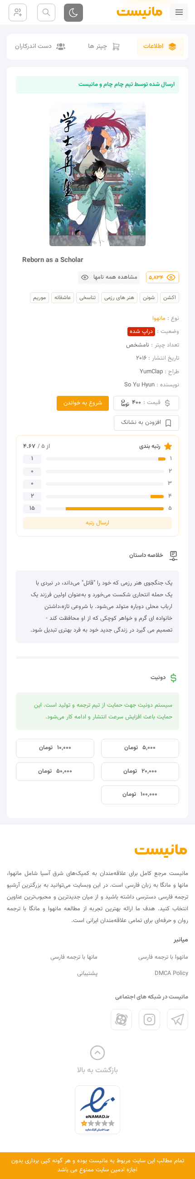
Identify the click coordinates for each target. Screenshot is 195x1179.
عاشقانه (62, 298)
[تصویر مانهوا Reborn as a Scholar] (97, 174)
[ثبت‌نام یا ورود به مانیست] (18, 12)
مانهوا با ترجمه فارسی (163, 957)
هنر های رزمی (119, 298)
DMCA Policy (171, 973)
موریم (39, 298)
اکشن (169, 298)
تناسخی (87, 298)
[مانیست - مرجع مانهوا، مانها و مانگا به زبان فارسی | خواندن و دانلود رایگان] (161, 851)
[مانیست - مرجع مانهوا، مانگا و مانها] (135, 12)
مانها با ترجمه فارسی (74, 957)
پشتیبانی (87, 973)
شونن (149, 298)
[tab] (160, 47)
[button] (109, 277)
